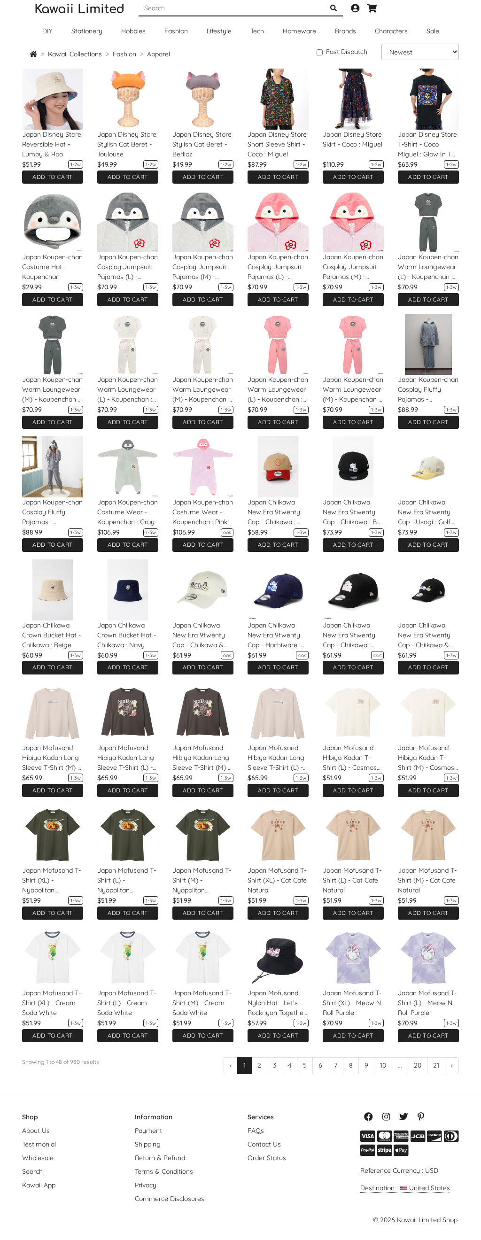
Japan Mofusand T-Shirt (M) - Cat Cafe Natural (427, 880)
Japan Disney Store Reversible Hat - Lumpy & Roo (51, 144)
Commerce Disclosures (169, 1198)
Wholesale (38, 1158)
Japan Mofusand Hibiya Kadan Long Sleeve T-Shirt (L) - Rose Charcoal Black (127, 758)
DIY (47, 31)
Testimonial (39, 1144)
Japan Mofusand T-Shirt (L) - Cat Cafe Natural (352, 880)
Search (32, 1171)
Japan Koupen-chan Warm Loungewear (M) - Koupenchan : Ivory (202, 389)
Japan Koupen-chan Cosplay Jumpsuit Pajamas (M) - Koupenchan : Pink (353, 267)
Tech (257, 31)
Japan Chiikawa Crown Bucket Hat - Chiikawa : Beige (51, 635)
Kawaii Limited (79, 9)
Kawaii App (38, 1185)
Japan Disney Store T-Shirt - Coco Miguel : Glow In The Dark (428, 144)
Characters (391, 31)
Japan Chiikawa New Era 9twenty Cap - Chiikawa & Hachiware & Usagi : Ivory (202, 635)
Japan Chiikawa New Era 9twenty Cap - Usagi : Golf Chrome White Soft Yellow (427, 512)
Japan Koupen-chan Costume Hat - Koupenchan (52, 267)
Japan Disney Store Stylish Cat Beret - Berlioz (202, 144)
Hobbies (133, 31)
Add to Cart (52, 176)
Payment (148, 1130)
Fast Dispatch (346, 51)
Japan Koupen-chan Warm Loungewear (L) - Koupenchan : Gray (428, 267)
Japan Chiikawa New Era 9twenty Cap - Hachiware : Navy (274, 635)
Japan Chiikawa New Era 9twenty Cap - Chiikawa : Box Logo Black (353, 512)
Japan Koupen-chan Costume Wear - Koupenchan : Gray (127, 512)
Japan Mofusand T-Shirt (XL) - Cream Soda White (51, 1003)
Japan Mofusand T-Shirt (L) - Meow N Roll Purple (427, 1003)
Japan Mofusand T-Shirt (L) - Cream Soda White (126, 1003)
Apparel (158, 54)
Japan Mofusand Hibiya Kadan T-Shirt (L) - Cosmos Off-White (350, 758)
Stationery (86, 31)
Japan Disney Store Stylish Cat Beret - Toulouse (126, 144)
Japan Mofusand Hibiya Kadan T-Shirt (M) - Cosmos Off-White (426, 758)
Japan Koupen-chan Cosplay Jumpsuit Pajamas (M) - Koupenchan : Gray (202, 267)
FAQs (256, 1130)
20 (417, 1065)
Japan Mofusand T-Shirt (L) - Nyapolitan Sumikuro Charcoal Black (126, 880)
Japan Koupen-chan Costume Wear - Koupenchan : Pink (202, 512)
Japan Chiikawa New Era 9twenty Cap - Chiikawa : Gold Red (274, 512)
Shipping (148, 1144)
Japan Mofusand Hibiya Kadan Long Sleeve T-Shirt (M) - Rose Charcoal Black (202, 758)
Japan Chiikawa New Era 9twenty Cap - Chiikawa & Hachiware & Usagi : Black (428, 635)
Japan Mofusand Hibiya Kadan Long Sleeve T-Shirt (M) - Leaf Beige (51, 758)
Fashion (176, 31)
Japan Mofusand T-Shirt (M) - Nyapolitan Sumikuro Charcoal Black (201, 880)
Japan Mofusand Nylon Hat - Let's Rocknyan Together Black (277, 1003)
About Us (36, 1130)
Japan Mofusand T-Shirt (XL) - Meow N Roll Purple (352, 1003)
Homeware (299, 31)
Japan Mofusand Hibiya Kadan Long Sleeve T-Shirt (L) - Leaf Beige (276, 758)
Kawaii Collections (75, 54)
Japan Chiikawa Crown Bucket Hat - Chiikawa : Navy (126, 635)
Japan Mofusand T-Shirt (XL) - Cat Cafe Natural (277, 880)
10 (383, 1065)
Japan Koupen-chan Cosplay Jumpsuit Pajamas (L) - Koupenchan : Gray (127, 267)
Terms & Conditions (164, 1171)
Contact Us (264, 1144)
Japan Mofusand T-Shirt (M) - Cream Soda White (201, 1003)
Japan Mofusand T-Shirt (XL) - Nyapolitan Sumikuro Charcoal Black (51, 880)
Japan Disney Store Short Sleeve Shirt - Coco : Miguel (277, 144)
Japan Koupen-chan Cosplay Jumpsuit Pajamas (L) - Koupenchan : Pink (278, 267)
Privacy (145, 1185)
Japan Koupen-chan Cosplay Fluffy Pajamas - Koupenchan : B (428, 389)
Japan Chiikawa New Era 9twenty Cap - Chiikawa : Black (349, 635)
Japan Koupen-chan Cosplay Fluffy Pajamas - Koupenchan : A (52, 512)
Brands (345, 31)
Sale (433, 31)
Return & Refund (160, 1158)
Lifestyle (219, 31)
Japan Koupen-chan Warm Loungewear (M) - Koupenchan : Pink (353, 389)
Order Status (267, 1158)
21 (436, 1065)
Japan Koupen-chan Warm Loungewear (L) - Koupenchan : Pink (278, 389)
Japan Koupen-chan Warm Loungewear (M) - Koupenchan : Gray (52, 389)
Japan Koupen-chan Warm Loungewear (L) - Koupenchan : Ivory (127, 389)
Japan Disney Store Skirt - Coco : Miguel (352, 139)
